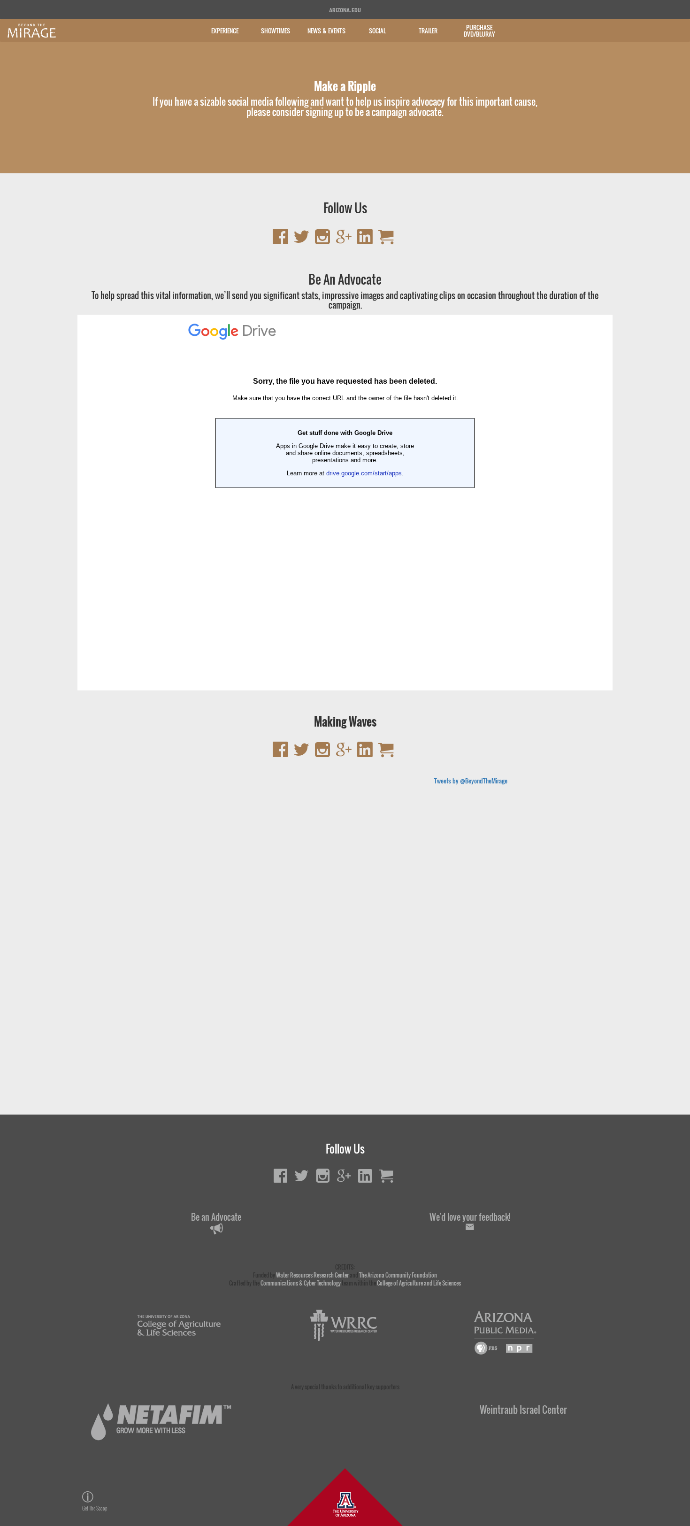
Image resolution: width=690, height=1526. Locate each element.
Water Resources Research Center (312, 1275)
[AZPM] (505, 1332)
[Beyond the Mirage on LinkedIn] (365, 239)
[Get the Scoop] (172, 1496)
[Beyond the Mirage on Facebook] (280, 239)
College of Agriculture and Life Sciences (419, 1283)
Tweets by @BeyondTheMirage (470, 780)
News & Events (326, 30)
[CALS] (179, 1325)
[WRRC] (342, 1325)
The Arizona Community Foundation (398, 1275)
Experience (224, 30)
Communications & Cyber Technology (301, 1283)
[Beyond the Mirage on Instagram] (322, 239)
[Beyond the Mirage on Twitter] (301, 239)
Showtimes (275, 30)
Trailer (428, 30)
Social (377, 30)
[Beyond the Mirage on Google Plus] (343, 239)
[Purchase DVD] (386, 239)
